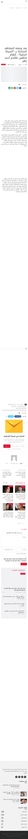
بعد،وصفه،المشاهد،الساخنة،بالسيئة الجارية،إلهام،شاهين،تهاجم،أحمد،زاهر (14, 410)
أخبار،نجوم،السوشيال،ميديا (22, 406)
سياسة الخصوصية (5, 834)
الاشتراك (7, 446)
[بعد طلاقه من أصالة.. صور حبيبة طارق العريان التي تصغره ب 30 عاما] (23, 794)
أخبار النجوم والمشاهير (12, 404)
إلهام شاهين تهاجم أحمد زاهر (21, 408)
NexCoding (19, 836)
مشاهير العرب (24, 818)
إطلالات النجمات (23, 815)
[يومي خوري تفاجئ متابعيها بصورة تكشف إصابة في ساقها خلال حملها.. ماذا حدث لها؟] (8, 507)
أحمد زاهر (21, 404)
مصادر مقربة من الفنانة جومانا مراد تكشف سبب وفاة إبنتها (7, 474)
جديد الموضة (24, 827)
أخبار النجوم (3, 64)
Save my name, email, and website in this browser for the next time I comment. (15, 560)
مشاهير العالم (24, 821)
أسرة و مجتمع (24, 824)
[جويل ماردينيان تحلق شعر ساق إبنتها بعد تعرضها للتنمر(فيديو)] (14, 579)
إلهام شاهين (14, 406)
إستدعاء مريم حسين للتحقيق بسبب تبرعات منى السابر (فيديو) (20, 474)
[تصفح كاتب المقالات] (14, 458)
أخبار (18, 404)
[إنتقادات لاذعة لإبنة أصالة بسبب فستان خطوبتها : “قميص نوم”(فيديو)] (23, 801)
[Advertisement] (14, 31)
